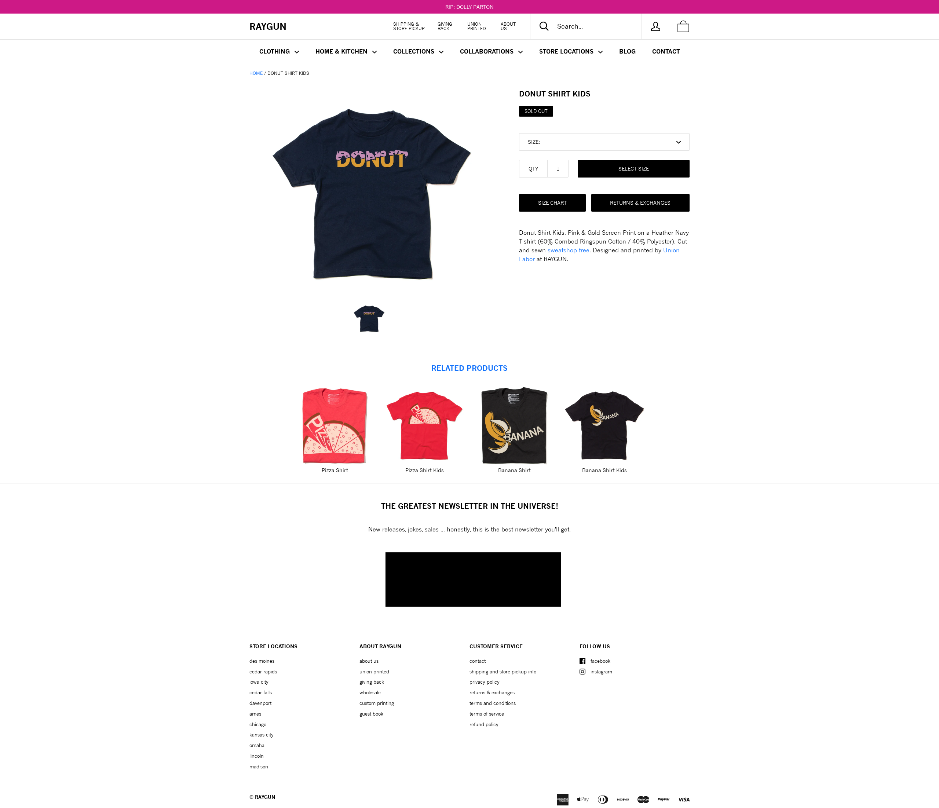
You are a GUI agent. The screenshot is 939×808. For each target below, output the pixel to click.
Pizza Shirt (335, 470)
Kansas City (261, 735)
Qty (533, 168)
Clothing (275, 51)
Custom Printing (376, 703)
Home (256, 73)
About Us (508, 26)
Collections (414, 51)
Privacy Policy (485, 682)
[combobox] (592, 26)
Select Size (633, 168)
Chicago (257, 724)
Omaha (256, 745)
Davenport (260, 703)
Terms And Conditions (493, 703)
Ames (255, 714)
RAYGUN (265, 797)
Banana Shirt (514, 470)
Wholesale (370, 692)
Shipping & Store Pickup (409, 26)
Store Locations (567, 51)
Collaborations (487, 51)
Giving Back (445, 26)
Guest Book (371, 714)
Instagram (601, 671)
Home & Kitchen (342, 51)
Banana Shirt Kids (604, 470)
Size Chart (552, 203)
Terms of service (487, 714)
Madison (258, 766)
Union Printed (476, 26)
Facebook (600, 661)
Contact (666, 51)
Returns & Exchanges (640, 203)
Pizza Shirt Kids (424, 470)
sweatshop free (568, 249)
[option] (372, 191)
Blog (627, 51)
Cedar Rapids (263, 671)
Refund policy (484, 724)
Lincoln (256, 756)
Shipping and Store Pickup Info (503, 671)
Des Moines (261, 661)
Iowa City (258, 682)
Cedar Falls (260, 692)
